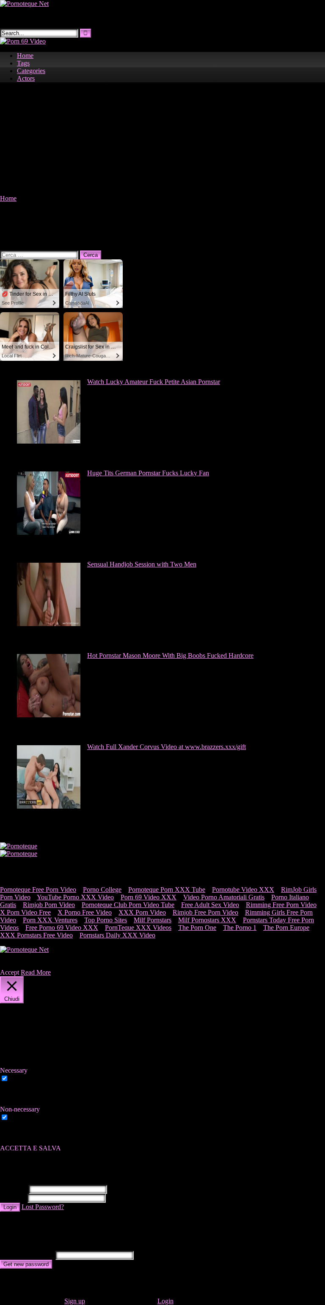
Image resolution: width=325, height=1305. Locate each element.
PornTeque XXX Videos (138, 927)
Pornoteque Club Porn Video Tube (128, 904)
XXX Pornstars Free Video (36, 935)
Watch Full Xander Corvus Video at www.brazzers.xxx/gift (166, 746)
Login (10, 1207)
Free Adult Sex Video (210, 904)
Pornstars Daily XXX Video (117, 935)
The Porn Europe (286, 927)
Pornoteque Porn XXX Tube (166, 889)
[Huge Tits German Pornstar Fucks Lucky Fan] (48, 532)
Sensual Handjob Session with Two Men (141, 564)
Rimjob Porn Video (49, 904)
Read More (36, 972)
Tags (23, 63)
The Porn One (197, 927)
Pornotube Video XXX (243, 889)
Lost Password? (43, 1206)
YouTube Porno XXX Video (75, 897)
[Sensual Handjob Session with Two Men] (48, 623)
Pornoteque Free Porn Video (38, 889)
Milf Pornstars (152, 920)
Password (13, 1197)
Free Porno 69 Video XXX (61, 927)
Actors (26, 78)
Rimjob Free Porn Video (205, 912)
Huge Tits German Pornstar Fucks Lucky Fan (148, 473)
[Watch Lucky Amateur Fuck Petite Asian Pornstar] (48, 441)
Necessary (24, 1078)
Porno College (102, 889)
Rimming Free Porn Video (281, 904)
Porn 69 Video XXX (148, 897)
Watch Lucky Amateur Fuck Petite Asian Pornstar (153, 381)
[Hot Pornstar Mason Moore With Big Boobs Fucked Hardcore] (48, 715)
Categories (31, 70)
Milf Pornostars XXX (207, 920)
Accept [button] (9, 972)
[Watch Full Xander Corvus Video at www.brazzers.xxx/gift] (48, 806)
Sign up (74, 1301)
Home (25, 55)
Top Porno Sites (105, 920)
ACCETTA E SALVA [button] (30, 1148)
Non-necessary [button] (20, 1109)
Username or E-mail (27, 1255)
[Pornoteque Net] (24, 3)
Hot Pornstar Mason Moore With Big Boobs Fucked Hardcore (170, 655)
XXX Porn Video (142, 912)
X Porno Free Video (85, 912)
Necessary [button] (14, 1070)
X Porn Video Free (25, 912)
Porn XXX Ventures (50, 920)
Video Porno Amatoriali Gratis (223, 897)
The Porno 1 (239, 927)
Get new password (26, 1264)
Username (13, 1189)
